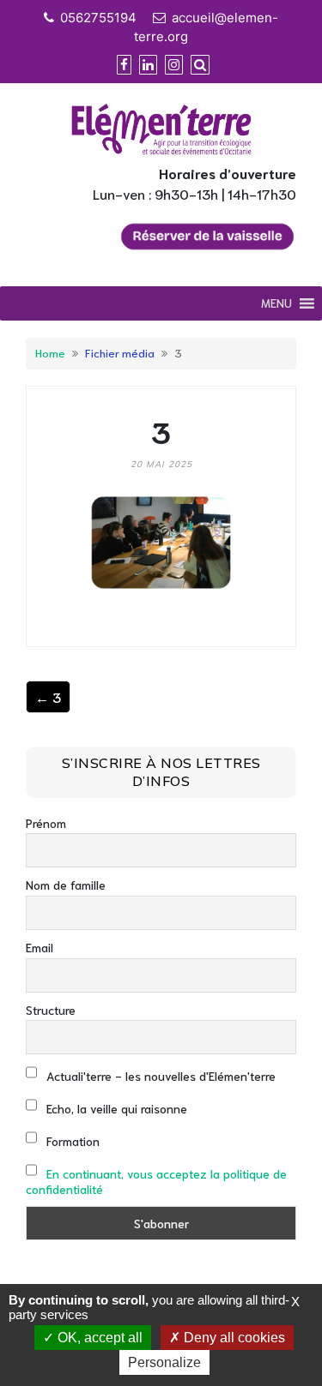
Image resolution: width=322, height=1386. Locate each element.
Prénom (46, 823)
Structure (51, 1009)
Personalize (164, 1362)
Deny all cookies (232, 1337)
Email (39, 947)
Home (50, 352)
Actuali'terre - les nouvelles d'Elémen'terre (159, 1075)
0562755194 (98, 17)
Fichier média (120, 352)
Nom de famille (66, 884)
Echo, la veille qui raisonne (115, 1108)
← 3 (48, 696)
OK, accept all (98, 1337)
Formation (71, 1141)
